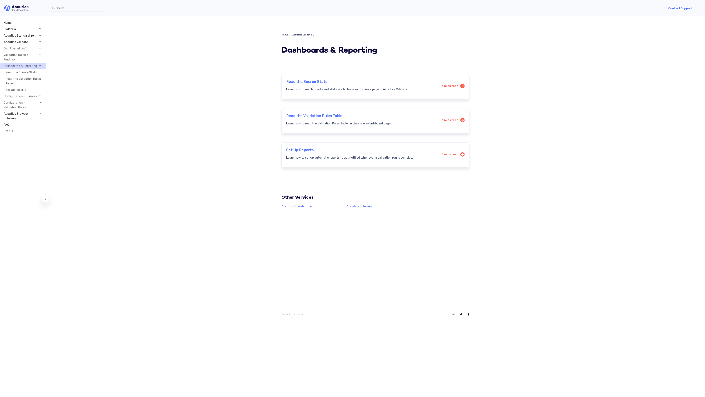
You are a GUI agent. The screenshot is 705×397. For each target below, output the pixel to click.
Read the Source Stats (21, 72)
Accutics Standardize (296, 206)
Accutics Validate (302, 34)
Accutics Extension (360, 206)
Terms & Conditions (292, 314)
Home (8, 22)
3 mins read (450, 86)
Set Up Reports (16, 90)
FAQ (6, 124)
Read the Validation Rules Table (23, 81)
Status (8, 131)
